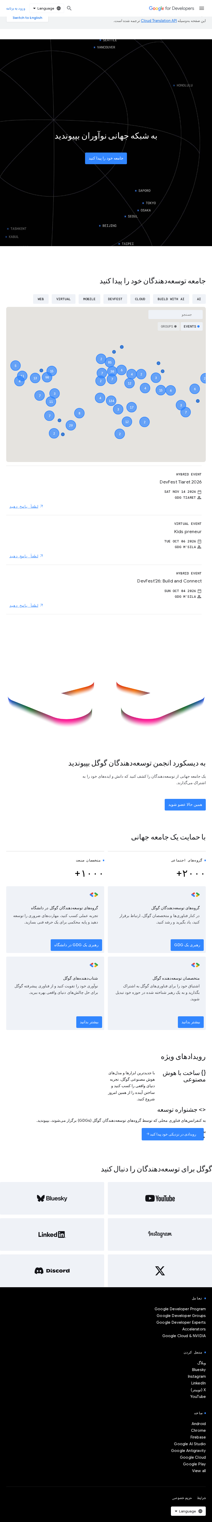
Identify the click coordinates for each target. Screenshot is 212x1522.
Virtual (63, 299)
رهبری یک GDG (187, 945)
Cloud (140, 299)
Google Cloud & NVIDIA (184, 1336)
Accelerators (194, 1329)
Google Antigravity (188, 1450)
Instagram (197, 1376)
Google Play (194, 1464)
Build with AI (171, 299)
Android (199, 1423)
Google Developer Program (180, 1309)
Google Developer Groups (181, 1315)
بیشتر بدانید (190, 1022)
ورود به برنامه (15, 8)
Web (41, 299)
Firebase (198, 1437)
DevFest (115, 299)
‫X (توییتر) (198, 1390)
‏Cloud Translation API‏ (159, 20)
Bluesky (199, 1369)
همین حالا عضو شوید (185, 804)
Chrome (198, 1430)
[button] (111, 396)
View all (199, 1470)
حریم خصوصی (182, 1498)
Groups (167, 326)
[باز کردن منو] (201, 8)
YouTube (198, 1396)
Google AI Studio (190, 1444)
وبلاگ (201, 1363)
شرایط (201, 1498)
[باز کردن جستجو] (69, 8)
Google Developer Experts (181, 1322)
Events (190, 326)
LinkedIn (198, 1383)
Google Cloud (193, 1457)
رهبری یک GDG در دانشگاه (76, 945)
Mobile (89, 299)
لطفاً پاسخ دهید (23, 506)
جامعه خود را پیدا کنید (106, 158)
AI (199, 299)
